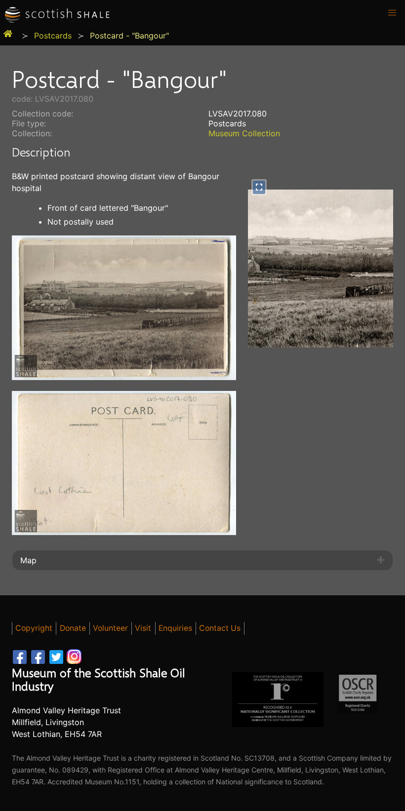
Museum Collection (244, 133)
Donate (73, 628)
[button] (392, 13)
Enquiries (175, 628)
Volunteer (110, 628)
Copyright (33, 628)
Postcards (53, 35)
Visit (143, 628)
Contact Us (220, 628)
